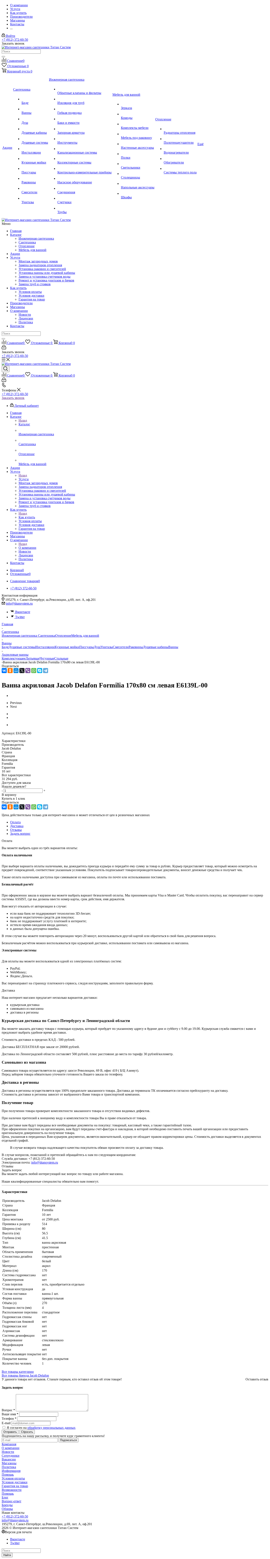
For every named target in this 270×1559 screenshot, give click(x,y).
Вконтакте (22, 612)
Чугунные (47, 658)
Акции (15, 254)
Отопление (27, 246)
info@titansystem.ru (19, 603)
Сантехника (27, 242)
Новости (25, 314)
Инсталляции (45, 647)
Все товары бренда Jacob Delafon (25, 1375)
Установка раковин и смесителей (42, 269)
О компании (19, 311)
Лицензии (26, 318)
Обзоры (7, 1509)
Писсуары (86, 647)
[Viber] (27, 670)
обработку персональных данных (51, 1427)
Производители (21, 303)
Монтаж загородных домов (38, 261)
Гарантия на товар (32, 299)
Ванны (173, 647)
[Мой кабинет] (4, 348)
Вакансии (9, 1459)
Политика (26, 322)
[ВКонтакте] (4, 670)
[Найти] (3, 56)
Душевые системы (22, 647)
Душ (97, 647)
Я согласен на (41, 1427)
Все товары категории (18, 1371)
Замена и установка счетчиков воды (44, 276)
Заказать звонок (13, 398)
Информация (11, 1471)
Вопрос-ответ (11, 1501)
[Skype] (39, 670)
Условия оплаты (30, 292)
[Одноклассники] (10, 670)
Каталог (16, 234)
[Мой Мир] (16, 670)
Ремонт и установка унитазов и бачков (46, 280)
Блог (5, 1497)
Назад (23, 420)
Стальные (61, 658)
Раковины (136, 647)
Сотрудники (10, 1455)
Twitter (20, 617)
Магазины (17, 307)
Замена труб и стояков (35, 284)
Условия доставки (31, 295)
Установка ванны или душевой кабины (47, 273)
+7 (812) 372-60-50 (15, 39)
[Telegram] (45, 670)
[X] (21, 670)
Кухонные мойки (67, 647)
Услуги (15, 257)
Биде (5, 647)
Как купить (18, 288)
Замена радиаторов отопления (40, 265)
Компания (9, 1444)
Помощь (8, 1474)
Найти (7, 1555)
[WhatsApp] (33, 670)
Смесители (121, 647)
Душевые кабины (155, 647)
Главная (16, 231)
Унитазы (106, 647)
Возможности (12, 1490)
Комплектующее (14, 658)
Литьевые (33, 658)
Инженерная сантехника (36, 238)
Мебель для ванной (32, 250)
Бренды (7, 1505)
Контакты (17, 326)
